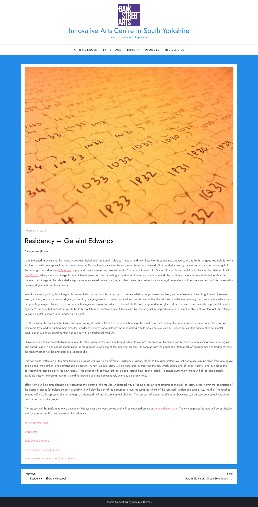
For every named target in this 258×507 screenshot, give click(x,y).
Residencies (174, 50)
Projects (152, 50)
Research (50, 458)
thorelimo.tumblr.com (37, 441)
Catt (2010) (31, 275)
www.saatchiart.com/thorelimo (43, 450)
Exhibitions (112, 50)
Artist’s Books (85, 50)
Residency (67, 458)
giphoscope (64, 270)
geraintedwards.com (166, 409)
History (133, 50)
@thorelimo (31, 432)
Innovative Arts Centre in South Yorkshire (129, 30)
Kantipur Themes (141, 502)
